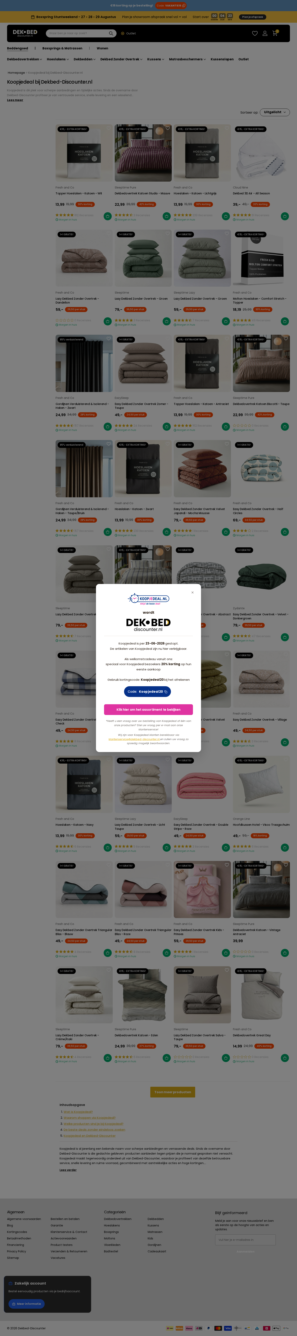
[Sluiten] (192, 592)
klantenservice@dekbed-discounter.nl (134, 739)
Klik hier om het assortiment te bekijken (148, 709)
